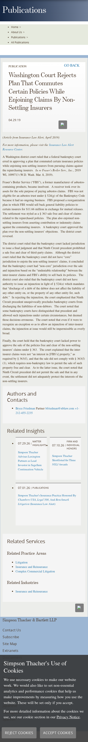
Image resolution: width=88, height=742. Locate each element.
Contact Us (12, 630)
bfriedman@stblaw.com (59, 408)
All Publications (20, 42)
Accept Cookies (58, 732)
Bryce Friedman (25, 408)
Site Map (10, 643)
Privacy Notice (68, 716)
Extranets (10, 650)
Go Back (71, 65)
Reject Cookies (19, 732)
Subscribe (11, 637)
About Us (16, 32)
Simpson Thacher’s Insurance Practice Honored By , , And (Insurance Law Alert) (47, 499)
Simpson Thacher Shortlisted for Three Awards (64, 460)
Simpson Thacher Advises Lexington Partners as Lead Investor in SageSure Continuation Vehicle (30, 460)
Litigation (22, 562)
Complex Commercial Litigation (35, 571)
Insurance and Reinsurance (32, 567)
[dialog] (44, 698)
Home (14, 27)
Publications (18, 37)
